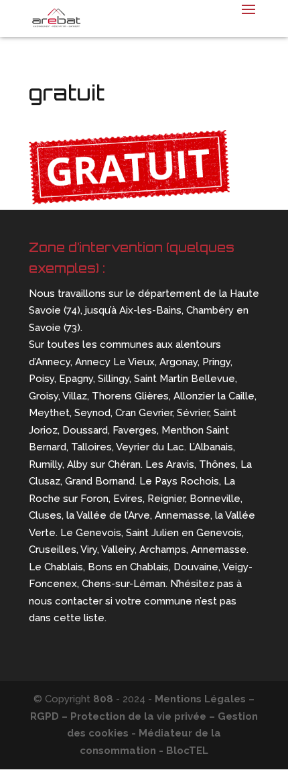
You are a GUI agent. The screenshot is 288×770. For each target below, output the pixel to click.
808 (103, 699)
